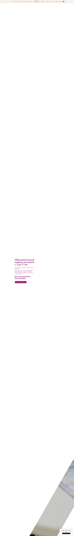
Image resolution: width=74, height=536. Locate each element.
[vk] (63, 1)
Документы (43, 1)
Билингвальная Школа (24, 1)
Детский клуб (30, 1)
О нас (15, 1)
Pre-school (18, 1)
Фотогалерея (48, 1)
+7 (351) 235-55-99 (58, 1)
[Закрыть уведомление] (72, 529)
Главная (11, 1)
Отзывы (52, 1)
